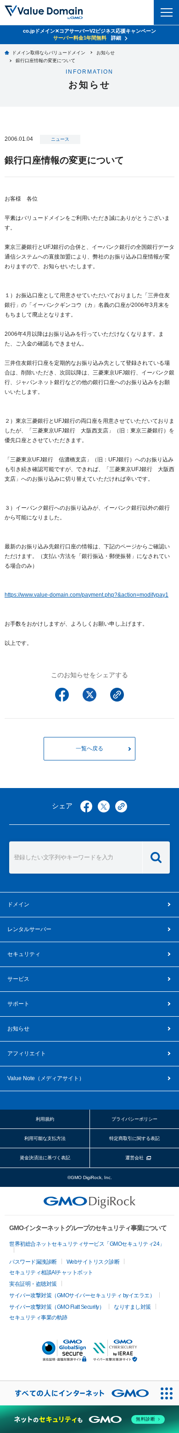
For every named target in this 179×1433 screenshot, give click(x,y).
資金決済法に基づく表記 (45, 1157)
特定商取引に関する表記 (134, 1138)
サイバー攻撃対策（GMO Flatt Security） (56, 1307)
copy (121, 806)
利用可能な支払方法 (45, 1138)
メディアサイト (45, 1078)
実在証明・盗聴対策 (33, 1284)
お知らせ (18, 1028)
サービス (18, 979)
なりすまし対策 (132, 1307)
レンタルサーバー (29, 929)
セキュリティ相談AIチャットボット (51, 1272)
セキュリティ (23, 954)
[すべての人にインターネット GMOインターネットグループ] (77, 1393)
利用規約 (45, 1119)
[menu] (166, 12)
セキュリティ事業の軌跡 (38, 1317)
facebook (86, 806)
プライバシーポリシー (134, 1119)
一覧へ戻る (89, 748)
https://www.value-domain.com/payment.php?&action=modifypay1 (86, 595)
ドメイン (18, 904)
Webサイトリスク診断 (93, 1262)
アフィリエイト (26, 1053)
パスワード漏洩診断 (33, 1262)
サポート (18, 1004)
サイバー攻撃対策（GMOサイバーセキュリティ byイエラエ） (82, 1295)
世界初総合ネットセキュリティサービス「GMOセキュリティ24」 (87, 1244)
